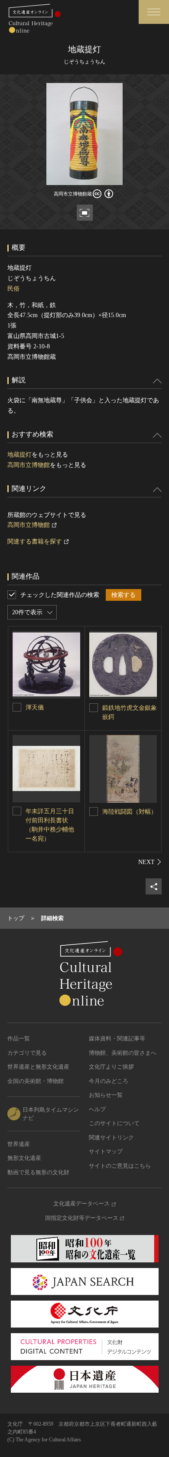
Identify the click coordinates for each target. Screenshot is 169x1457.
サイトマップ (106, 1151)
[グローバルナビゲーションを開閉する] (154, 12)
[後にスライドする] (150, 862)
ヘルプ (97, 1109)
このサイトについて (114, 1123)
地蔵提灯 (19, 454)
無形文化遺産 (24, 1158)
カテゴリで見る (27, 1053)
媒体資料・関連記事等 (117, 1038)
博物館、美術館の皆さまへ (122, 1053)
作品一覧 (18, 1038)
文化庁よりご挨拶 (111, 1066)
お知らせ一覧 (106, 1095)
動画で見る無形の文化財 (38, 1172)
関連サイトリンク (111, 1137)
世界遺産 (18, 1144)
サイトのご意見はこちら (120, 1165)
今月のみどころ (108, 1081)
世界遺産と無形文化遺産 (38, 1066)
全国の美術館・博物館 (35, 1081)
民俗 (13, 288)
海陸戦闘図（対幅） (129, 811)
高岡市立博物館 (28, 465)
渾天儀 (35, 707)
